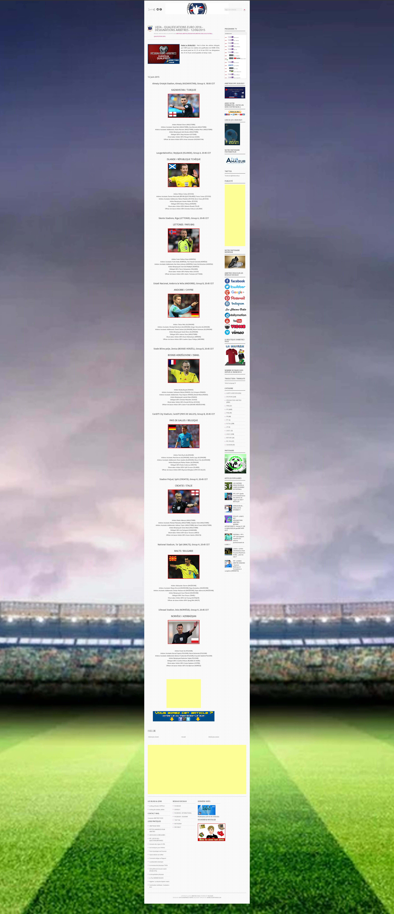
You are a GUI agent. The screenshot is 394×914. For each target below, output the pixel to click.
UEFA (164, 36)
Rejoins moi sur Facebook (160, 9)
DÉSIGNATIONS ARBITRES (193, 33)
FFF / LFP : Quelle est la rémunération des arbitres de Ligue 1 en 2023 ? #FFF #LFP (239, 498)
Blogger (210, 896)
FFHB (227, 413)
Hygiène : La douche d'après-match (159, 881)
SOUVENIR (229, 445)
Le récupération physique (156, 874)
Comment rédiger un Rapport (157, 858)
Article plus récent (153, 737)
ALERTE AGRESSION (232, 393)
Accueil (184, 737)
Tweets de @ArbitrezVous (232, 176)
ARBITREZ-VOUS (196, 896)
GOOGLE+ (177, 809)
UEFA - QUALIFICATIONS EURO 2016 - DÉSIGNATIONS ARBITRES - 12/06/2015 (180, 28)
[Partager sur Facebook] (154, 731)
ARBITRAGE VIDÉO (154, 826)
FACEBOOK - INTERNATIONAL (183, 813)
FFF (227, 409)
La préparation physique (156, 862)
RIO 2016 (228, 441)
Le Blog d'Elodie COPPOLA (157, 806)
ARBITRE (185, 33)
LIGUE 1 (228, 431)
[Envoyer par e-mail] (149, 731)
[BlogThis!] (151, 731)
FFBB (227, 406)
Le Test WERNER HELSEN (156, 878)
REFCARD (229, 438)
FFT (227, 420)
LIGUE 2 (228, 434)
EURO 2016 (204, 33)
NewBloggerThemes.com (214, 897)
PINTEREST (177, 827)
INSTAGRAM (178, 824)
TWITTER (177, 820)
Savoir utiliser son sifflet (156, 855)
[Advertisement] (183, 693)
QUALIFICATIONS (158, 36)
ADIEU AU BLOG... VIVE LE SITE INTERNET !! (238, 508)
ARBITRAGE (179, 33)
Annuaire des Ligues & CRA (157, 844)
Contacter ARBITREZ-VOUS (155, 818)
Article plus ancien (213, 737)
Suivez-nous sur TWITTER (157, 9)
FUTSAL (228, 423)
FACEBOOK (177, 806)
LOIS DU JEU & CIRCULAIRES (157, 835)
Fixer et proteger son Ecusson (157, 851)
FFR (227, 416)
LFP (227, 427)
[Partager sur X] (153, 731)
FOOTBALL (209, 33)
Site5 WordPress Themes (186, 897)
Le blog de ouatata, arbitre (156, 809)
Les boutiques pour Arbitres (157, 848)
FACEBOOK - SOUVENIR (181, 817)
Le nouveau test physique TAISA (158, 865)
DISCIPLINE (229, 397)
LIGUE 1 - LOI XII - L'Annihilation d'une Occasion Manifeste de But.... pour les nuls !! (239, 553)
